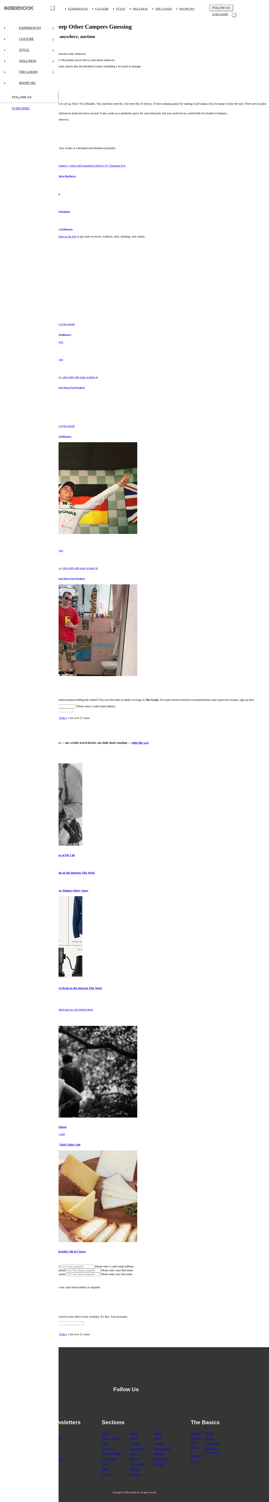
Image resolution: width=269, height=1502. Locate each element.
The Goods (163, 8)
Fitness (158, 1438)
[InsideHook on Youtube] (160, 1380)
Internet (134, 1438)
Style (120, 8)
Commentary (137, 1448)
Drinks (106, 1433)
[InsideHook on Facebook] (144, 1380)
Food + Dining (110, 1438)
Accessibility (212, 1443)
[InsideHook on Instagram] (152, 1380)
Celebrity (135, 1443)
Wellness (140, 8)
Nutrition (159, 1453)
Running (159, 1464)
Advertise (196, 1456)
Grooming (136, 1474)
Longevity (159, 1443)
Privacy (209, 1433)
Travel (105, 1443)
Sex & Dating (110, 1459)
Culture (102, 8)
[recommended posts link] (68, 1116)
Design (106, 1474)
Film (104, 1464)
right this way (140, 742)
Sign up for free (67, 236)
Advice (158, 1433)
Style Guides (137, 1464)
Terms (194, 1461)
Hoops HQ (187, 8)
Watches (134, 1469)
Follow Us (221, 7)
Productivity (161, 1459)
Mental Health (162, 1448)
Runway (135, 1459)
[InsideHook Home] (19, 8)
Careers (209, 1438)
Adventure (108, 1448)
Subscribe (220, 14)
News (133, 1453)
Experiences (78, 8)
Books (105, 1469)
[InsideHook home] (134, 1363)
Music (133, 1433)
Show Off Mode (111, 1453)
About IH (196, 1433)
